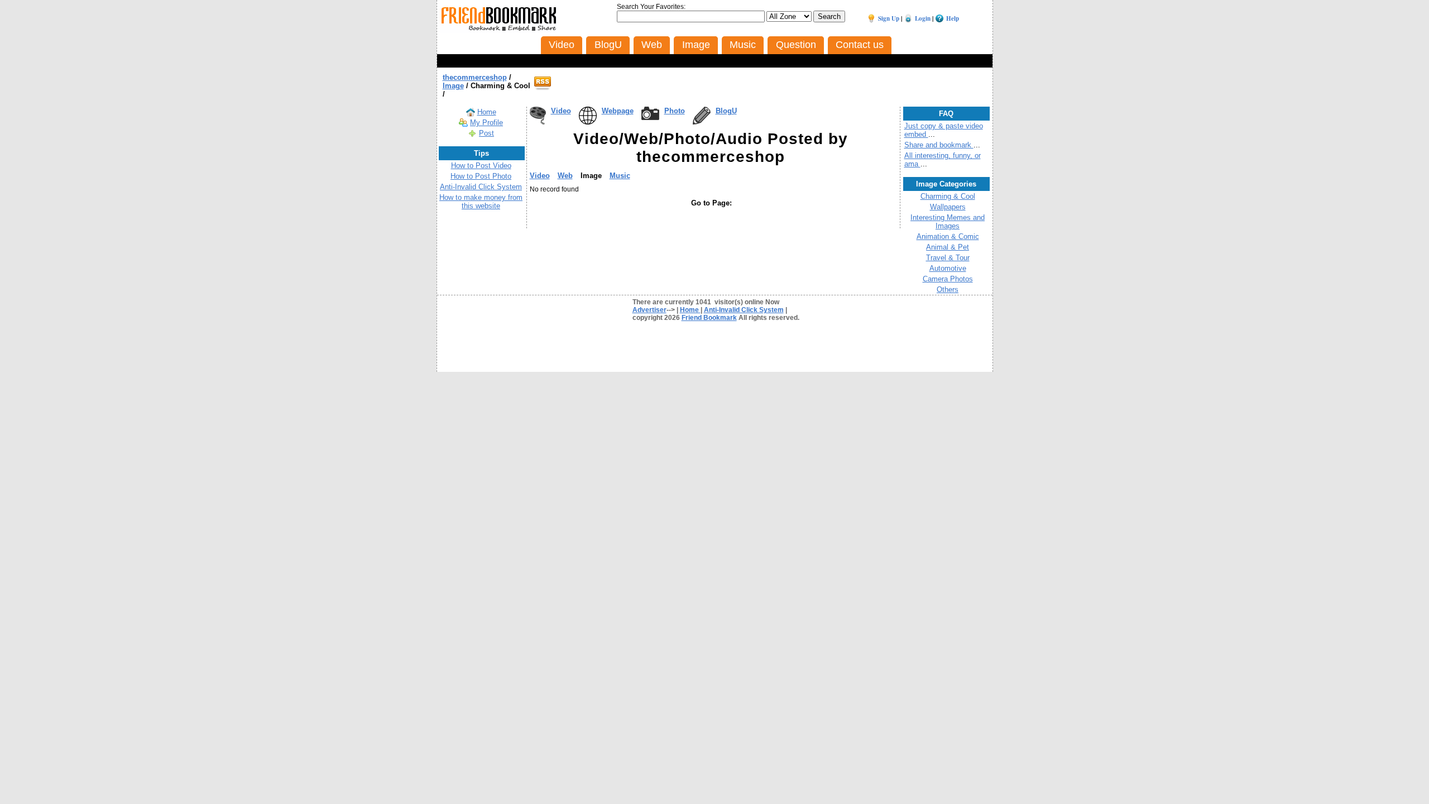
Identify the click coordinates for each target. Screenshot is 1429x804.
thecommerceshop (475, 77)
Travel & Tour (948, 257)
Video (561, 111)
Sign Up (888, 18)
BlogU (726, 111)
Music (620, 175)
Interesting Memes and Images (947, 221)
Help (952, 18)
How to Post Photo (480, 176)
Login (923, 18)
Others (947, 289)
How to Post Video (481, 165)
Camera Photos (948, 279)
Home (486, 112)
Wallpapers (948, 207)
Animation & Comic (948, 236)
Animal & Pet (947, 247)
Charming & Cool (947, 196)
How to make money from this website (480, 201)
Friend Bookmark (709, 318)
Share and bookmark (939, 145)
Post (486, 133)
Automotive (947, 268)
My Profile (486, 122)
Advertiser (649, 310)
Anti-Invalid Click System (481, 187)
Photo (674, 111)
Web (565, 175)
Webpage (618, 111)
